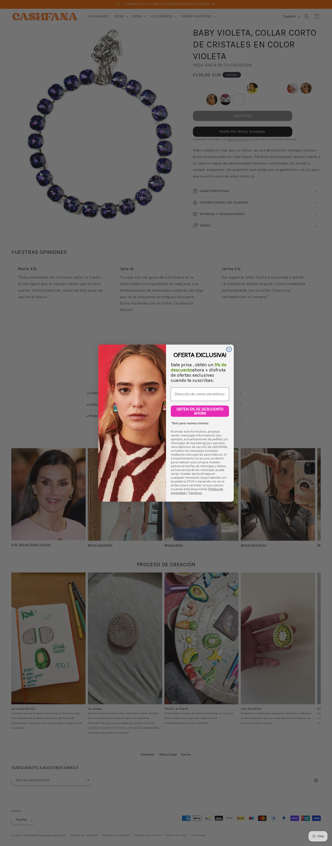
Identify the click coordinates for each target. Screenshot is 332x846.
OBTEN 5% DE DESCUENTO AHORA (200, 411)
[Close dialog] (229, 349)
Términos (195, 493)
